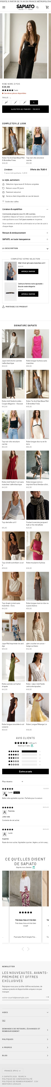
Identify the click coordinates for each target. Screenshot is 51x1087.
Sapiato (8, 1077)
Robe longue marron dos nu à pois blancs (37, 604)
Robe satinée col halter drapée (11, 685)
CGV (36, 1081)
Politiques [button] (7, 1039)
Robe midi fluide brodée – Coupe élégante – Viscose (12, 402)
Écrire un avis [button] (25, 771)
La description (10, 248)
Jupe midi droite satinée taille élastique (12, 361)
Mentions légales (11, 1084)
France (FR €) (11, 1071)
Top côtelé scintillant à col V (13, 563)
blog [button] (4, 1056)
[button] (8, 90)
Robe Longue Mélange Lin (36, 724)
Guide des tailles (12, 201)
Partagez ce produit (17, 307)
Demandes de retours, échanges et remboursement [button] (21, 1030)
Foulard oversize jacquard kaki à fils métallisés (36, 523)
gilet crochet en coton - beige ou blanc (36, 644)
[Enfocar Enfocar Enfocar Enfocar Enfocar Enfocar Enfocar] (25, 46)
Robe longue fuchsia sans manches (36, 361)
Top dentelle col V (9, 522)
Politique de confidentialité (17, 1079)
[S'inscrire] (46, 997)
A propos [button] (7, 1047)
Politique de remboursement (17, 1081)
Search (22, 1077)
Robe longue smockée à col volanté (13, 725)
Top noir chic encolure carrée (35, 159)
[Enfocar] (9, 73)
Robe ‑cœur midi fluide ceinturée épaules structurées (35, 685)
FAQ (3, 1020)
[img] (7, 789)
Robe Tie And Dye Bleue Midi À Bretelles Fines (13, 159)
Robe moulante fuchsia (35, 562)
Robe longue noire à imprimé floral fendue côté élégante (37, 483)
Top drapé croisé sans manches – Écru (11, 604)
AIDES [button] (5, 1012)
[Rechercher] (37, 7)
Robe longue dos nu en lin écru (36, 442)
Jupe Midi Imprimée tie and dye (13, 644)
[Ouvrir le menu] (6, 7)
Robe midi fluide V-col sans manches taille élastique (13, 483)
